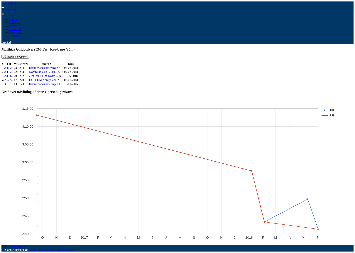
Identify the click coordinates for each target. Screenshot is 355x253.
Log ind (6, 42)
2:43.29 (8, 71)
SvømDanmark (56, 249)
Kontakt (70, 249)
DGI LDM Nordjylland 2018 (46, 80)
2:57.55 (8, 80)
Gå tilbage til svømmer (15, 56)
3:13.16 (8, 84)
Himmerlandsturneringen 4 (44, 67)
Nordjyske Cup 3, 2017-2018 (46, 71)
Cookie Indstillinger (16, 249)
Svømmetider (19, 246)
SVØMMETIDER (12, 3)
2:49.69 (8, 75)
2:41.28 (8, 67)
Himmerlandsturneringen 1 (44, 84)
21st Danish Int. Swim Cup (45, 75)
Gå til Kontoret (38, 249)
